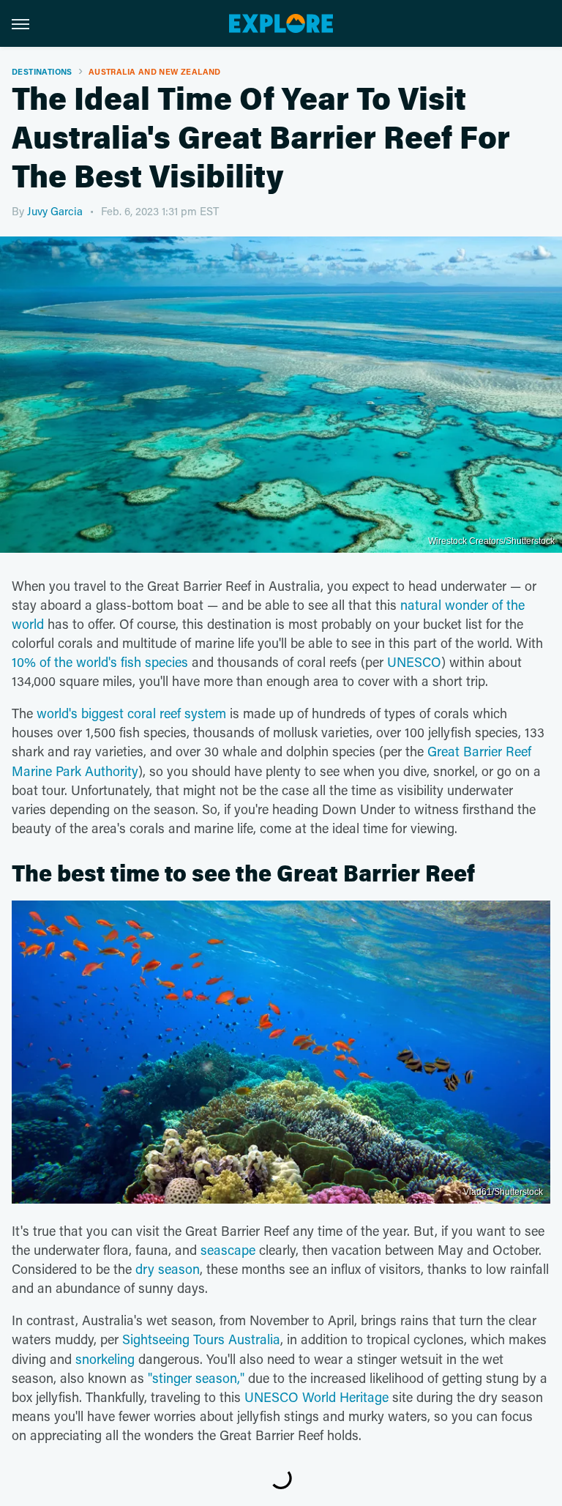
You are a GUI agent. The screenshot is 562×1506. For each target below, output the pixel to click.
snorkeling (105, 1359)
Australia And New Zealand (155, 71)
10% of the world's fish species (100, 662)
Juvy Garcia (55, 211)
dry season (167, 1269)
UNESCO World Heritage (316, 1397)
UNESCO (414, 662)
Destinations (42, 71)
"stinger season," (196, 1378)
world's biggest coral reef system (131, 713)
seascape (228, 1250)
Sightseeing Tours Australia (201, 1339)
